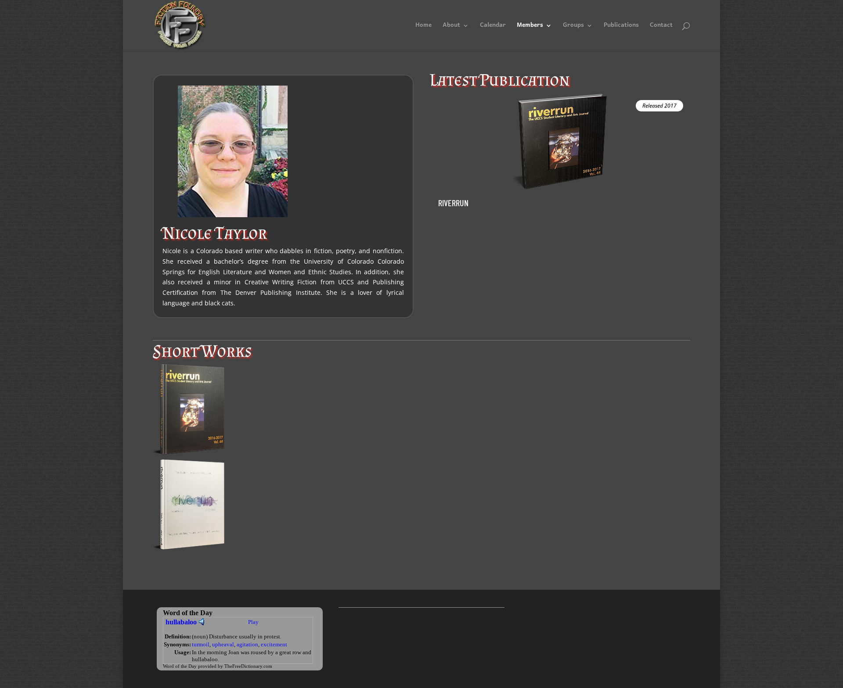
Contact (661, 27)
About (451, 27)
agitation (247, 644)
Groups (573, 27)
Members (530, 27)
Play (253, 622)
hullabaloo (181, 622)
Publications (621, 27)
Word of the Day (180, 666)
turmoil (200, 644)
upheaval (223, 644)
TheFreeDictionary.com (248, 666)
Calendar (493, 27)
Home (423, 27)
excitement (274, 644)
